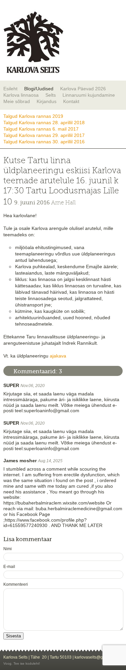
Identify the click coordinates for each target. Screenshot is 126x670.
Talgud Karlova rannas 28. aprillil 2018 (44, 122)
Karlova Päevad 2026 (83, 88)
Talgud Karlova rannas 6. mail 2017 (41, 129)
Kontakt (71, 101)
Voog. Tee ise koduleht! (21, 663)
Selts (50, 95)
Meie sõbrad (16, 101)
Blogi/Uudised (38, 88)
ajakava (58, 355)
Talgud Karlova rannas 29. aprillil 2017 (44, 135)
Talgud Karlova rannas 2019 (33, 116)
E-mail (9, 566)
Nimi (7, 548)
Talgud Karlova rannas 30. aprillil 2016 (44, 141)
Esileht (10, 88)
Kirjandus (46, 101)
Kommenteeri (15, 584)
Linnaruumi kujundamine (88, 95)
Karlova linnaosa (21, 95)
